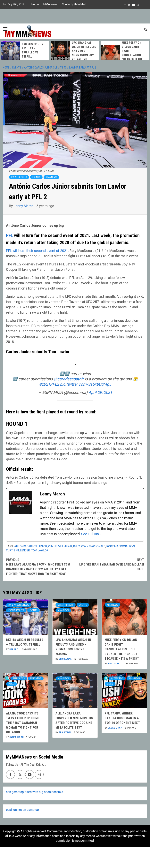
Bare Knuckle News (18, 604)
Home (35, 4)
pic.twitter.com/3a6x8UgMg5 (85, 384)
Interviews (19, 678)
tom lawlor (39, 550)
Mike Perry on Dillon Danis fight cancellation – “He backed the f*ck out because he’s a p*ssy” (134, 55)
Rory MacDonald (93, 546)
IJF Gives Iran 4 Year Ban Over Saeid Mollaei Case (111, 564)
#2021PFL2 (49, 384)
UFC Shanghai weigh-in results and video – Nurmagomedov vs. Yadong (84, 51)
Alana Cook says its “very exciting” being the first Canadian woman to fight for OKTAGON (22, 723)
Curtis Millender (60, 546)
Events (36, 177)
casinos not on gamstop (22, 810)
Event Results (19, 177)
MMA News (50, 4)
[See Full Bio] (101, 534)
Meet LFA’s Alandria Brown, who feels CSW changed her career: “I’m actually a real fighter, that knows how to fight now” (38, 567)
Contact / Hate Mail (74, 4)
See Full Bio (90, 534)
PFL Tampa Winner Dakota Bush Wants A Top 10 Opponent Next (122, 718)
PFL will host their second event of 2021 (37, 251)
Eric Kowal (65, 659)
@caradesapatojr (69, 379)
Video (11, 684)
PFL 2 (76, 546)
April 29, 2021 (100, 392)
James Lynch (16, 737)
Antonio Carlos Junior (30, 546)
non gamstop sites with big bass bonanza (34, 792)
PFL (9, 235)
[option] (25, 50)
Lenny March (24, 206)
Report (14, 649)
